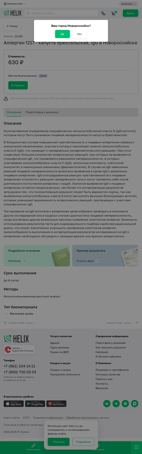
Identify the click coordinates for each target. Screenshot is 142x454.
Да (62, 33)
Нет (79, 33)
